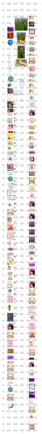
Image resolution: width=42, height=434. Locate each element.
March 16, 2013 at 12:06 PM (19, 171)
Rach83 (16, 275)
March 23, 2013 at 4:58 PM (19, 320)
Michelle (16, 266)
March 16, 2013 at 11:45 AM (19, 166)
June (9, 60)
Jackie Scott (17, 113)
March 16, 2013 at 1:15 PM (19, 189)
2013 (8, 56)
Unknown (16, 145)
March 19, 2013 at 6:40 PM (19, 300)
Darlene (16, 109)
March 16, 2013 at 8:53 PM (19, 209)
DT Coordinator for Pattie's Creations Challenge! (20, 217)
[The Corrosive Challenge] (11, 31)
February (9, 72)
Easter (9, 62)
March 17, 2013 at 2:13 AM (19, 230)
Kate (16, 198)
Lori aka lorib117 (17, 202)
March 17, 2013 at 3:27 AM (19, 242)
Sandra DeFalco (17, 214)
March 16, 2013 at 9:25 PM (19, 219)
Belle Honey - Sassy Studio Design (10, 65)
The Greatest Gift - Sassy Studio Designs (10, 71)
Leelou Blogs (22, 433)
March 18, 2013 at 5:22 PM (19, 280)
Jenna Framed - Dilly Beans (10, 64)
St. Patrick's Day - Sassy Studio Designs (10, 67)
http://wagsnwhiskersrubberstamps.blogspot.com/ (19, 91)
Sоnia (16, 326)
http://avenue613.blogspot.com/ (17, 95)
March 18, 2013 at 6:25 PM (19, 287)
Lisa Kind (16, 308)
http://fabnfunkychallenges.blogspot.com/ (18, 94)
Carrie (16, 262)
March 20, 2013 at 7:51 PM (19, 310)
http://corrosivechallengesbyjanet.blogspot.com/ (18, 90)
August (9, 59)
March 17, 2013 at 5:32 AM (19, 254)
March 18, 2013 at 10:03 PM (19, 296)
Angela (16, 238)
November (10, 57)
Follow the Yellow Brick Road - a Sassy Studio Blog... (10, 70)
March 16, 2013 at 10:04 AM (19, 153)
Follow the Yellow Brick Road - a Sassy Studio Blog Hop (21, 16)
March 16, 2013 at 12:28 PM (19, 178)
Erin (16, 106)
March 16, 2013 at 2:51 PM (19, 193)
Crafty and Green (17, 136)
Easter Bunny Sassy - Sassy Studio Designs (10, 68)
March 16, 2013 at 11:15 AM (19, 162)
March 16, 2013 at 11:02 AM (19, 156)
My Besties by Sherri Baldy (10, 63)
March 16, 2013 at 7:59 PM (19, 205)
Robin (16, 127)
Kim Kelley (17, 150)
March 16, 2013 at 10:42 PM (19, 225)
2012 (8, 73)
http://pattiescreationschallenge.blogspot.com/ (18, 92)
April (9, 61)
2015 (8, 55)
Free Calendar (10, 24)
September (10, 58)
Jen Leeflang (17, 315)
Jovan (16, 183)
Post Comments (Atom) (19, 347)
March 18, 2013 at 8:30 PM (19, 291)
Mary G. (16, 120)
